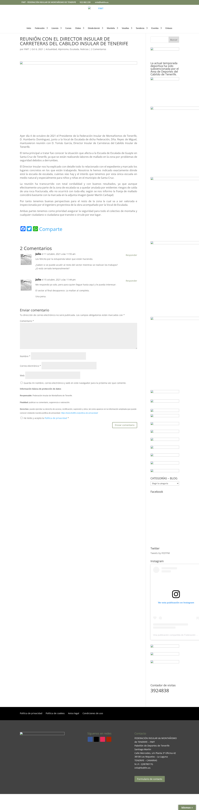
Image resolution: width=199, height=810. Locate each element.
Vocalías (125, 28)
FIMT (26, 49)
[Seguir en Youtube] (108, 739)
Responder (131, 255)
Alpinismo (63, 49)
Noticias (84, 49)
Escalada (74, 49)
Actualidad (51, 49)
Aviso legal (73, 713)
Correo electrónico (30, 365)
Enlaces (168, 28)
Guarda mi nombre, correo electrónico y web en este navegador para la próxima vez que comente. (75, 382)
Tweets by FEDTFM (160, 553)
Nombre (25, 356)
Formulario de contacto (149, 778)
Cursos (68, 28)
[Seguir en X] (96, 739)
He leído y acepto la (46, 418)
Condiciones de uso (93, 713)
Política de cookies (55, 713)
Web (22, 375)
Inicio (29, 28)
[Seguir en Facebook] (90, 739)
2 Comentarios (98, 49)
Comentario (27, 320)
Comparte (50, 229)
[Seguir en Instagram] (102, 739)
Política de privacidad (56, 418)
